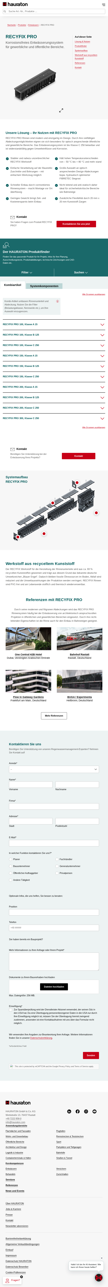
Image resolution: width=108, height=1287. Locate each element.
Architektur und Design (16, 1147)
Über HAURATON (15, 1203)
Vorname (13, 789)
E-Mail (12, 837)
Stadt (11, 826)
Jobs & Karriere (13, 1209)
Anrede (13, 763)
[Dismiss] (102, 1258)
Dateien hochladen (54, 987)
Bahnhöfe (60, 1153)
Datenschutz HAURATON (19, 1261)
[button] (54, 324)
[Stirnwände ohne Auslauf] (18, 537)
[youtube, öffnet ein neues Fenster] (94, 1116)
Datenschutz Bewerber (17, 1267)
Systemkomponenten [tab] (44, 286)
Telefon (12, 922)
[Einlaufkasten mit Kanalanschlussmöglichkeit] (96, 513)
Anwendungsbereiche (16, 1126)
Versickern (61, 1169)
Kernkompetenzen (15, 1163)
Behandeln (10, 1174)
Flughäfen (60, 1131)
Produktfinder (81, 46)
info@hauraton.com (15, 1122)
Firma (12, 801)
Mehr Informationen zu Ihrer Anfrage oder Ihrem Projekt (36, 950)
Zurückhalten (62, 1174)
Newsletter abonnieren (17, 1226)
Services (10, 1179)
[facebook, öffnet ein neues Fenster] (78, 1116)
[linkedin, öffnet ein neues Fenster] (69, 1116)
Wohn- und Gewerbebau (17, 1136)
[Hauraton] (5, 4)
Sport (58, 1142)
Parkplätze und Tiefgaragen (68, 1147)
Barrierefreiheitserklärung (18, 1238)
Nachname (60, 789)
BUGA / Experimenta (79, 697)
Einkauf (9, 1250)
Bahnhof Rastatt (79, 654)
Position (13, 906)
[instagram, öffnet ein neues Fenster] (86, 1116)
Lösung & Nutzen (82, 41)
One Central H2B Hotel (28, 654)
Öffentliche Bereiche (15, 1142)
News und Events (15, 1191)
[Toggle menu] (103, 5)
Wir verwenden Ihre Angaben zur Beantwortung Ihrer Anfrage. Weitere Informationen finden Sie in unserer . (51, 1036)
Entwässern (33, 25)
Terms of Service (81, 1066)
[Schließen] (21, 1276)
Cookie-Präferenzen (16, 1272)
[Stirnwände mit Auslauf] (77, 482)
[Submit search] (5, 11)
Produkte (22, 25)
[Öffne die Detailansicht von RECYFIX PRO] (35, 83)
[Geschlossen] (57, 301)
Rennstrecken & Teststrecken (70, 1136)
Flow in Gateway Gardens (28, 697)
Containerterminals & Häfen (18, 1158)
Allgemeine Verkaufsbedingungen (23, 1244)
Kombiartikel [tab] (12, 285)
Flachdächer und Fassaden (18, 1131)
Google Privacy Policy (61, 1066)
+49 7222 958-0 (13, 1118)
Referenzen (80, 63)
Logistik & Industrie (14, 1153)
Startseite (11, 25)
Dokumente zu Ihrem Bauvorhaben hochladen (32, 977)
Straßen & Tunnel (64, 1158)
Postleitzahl (61, 826)
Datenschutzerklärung (41, 1038)
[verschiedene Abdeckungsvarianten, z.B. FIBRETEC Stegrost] (52, 503)
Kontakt (78, 67)
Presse (9, 1215)
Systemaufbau (81, 50)
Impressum (11, 1255)
